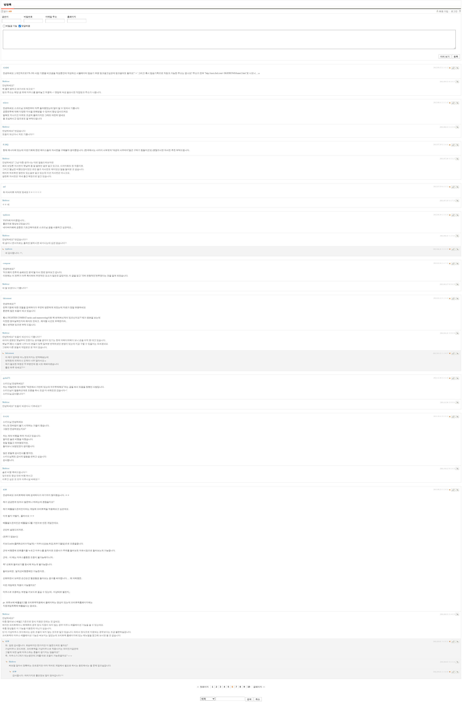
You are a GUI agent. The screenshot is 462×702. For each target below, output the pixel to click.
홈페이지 (71, 17)
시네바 (6, 68)
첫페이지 (204, 687)
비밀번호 (28, 17)
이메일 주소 (51, 17)
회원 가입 (443, 11)
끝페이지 (257, 687)
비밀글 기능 (11, 26)
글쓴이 (5, 17)
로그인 (454, 11)
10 (249, 687)
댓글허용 (25, 26)
